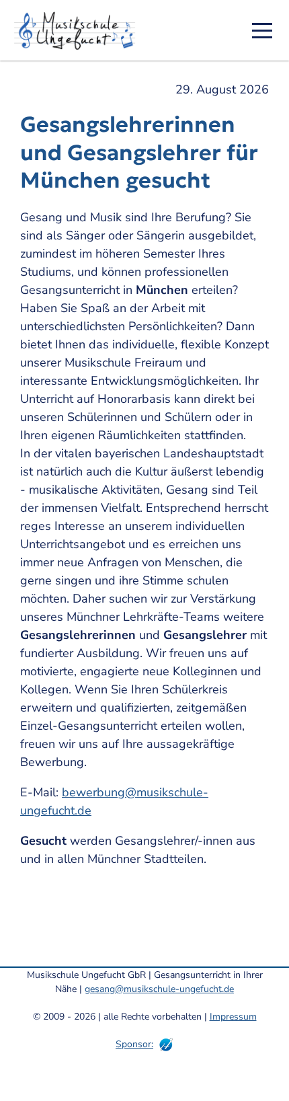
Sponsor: (134, 1044)
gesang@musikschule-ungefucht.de (159, 989)
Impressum (233, 1016)
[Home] (79, 30)
